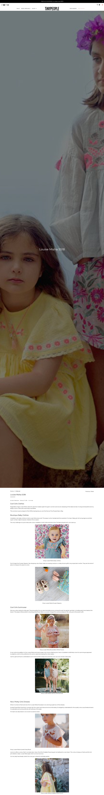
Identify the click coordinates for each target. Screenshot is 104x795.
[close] (102, 1)
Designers (73, 8)
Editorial (81, 8)
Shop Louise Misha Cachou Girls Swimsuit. (52, 693)
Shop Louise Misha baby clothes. (52, 560)
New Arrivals (25, 8)
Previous (87, 491)
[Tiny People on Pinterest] (6, 5)
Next (92, 491)
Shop (33, 8)
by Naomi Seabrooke (14, 500)
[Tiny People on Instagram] (4, 5)
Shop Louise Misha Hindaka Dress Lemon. (52, 793)
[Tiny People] (52, 8)
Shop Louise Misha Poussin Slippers (51, 603)
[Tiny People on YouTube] (8, 5)
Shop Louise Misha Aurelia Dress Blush (20, 749)
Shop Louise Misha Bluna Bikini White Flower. (52, 649)
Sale (18, 8)
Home (12, 491)
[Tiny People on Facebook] (2, 5)
